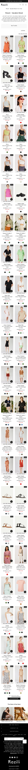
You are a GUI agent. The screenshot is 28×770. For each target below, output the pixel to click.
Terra (7, 114)
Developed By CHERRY (14, 766)
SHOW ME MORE (14, 698)
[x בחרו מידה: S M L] (21, 254)
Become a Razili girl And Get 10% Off (14, 735)
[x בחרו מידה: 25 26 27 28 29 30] (21, 554)
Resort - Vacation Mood (11, 8)
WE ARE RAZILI (14, 724)
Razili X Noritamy (7, 55)
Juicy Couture (20, 264)
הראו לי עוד (14, 25)
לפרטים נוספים (13, 753)
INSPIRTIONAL (14, 731)
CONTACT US (14, 728)
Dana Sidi (7, 295)
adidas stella (21, 203)
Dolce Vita (7, 85)
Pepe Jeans (21, 565)
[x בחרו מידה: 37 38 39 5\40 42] (21, 193)
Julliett (7, 625)
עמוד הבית (19, 8)
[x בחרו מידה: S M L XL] (21, 586)
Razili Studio (21, 55)
